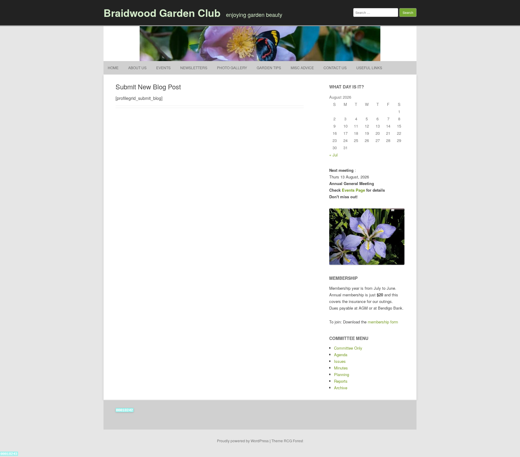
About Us (137, 67)
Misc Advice (302, 67)
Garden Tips (269, 67)
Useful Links (369, 67)
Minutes (341, 368)
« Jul (333, 155)
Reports (341, 381)
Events (163, 67)
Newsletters (193, 67)
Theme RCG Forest (287, 440)
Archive (340, 388)
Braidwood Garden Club (162, 12)
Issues (340, 361)
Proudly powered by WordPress (243, 440)
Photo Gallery (232, 67)
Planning (341, 374)
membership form (383, 322)
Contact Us (335, 67)
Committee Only (348, 348)
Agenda (340, 354)
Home (113, 67)
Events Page (354, 190)
